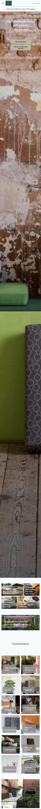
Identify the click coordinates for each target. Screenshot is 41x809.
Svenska (6, 807)
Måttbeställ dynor (20, 41)
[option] (20, 294)
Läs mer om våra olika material (20, 47)
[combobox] (6, 807)
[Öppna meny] (2, 3)
